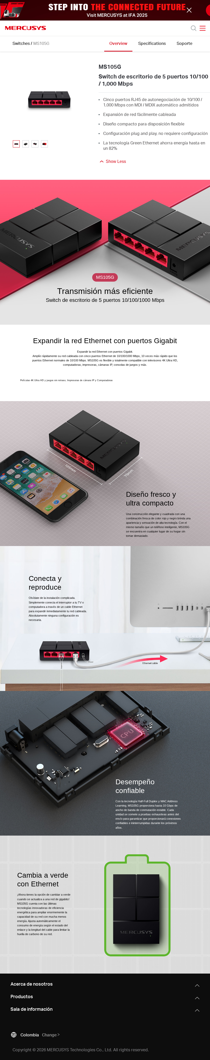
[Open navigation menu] (202, 28)
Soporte (184, 43)
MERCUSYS (25, 28)
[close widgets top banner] (189, 10)
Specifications (152, 43)
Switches (21, 43)
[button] (105, 10)
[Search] (193, 28)
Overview (118, 43)
